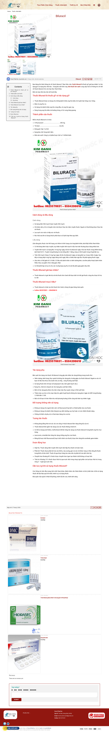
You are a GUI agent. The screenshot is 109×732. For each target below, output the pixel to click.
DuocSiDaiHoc (31, 728)
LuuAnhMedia (47, 728)
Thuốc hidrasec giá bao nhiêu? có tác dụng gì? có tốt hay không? (54, 597)
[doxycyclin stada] (24, 654)
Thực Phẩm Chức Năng (45, 5)
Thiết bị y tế (74, 5)
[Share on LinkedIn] (91, 79)
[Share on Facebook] (83, 79)
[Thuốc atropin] (24, 574)
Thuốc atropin (44, 558)
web (41, 728)
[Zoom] (9, 56)
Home (9, 11)
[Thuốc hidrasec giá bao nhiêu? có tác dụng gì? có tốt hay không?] (24, 614)
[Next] (48, 36)
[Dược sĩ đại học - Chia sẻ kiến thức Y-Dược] (14, 5)
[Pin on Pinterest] (88, 79)
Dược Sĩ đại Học (15, 79)
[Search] (99, 5)
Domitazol (43, 518)
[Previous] (10, 36)
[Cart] (94, 5)
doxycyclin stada (44, 637)
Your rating (15, 687)
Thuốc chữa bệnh (61, 5)
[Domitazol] (24, 534)
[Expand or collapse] (28, 86)
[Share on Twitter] (86, 79)
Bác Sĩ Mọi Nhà (85, 5)
